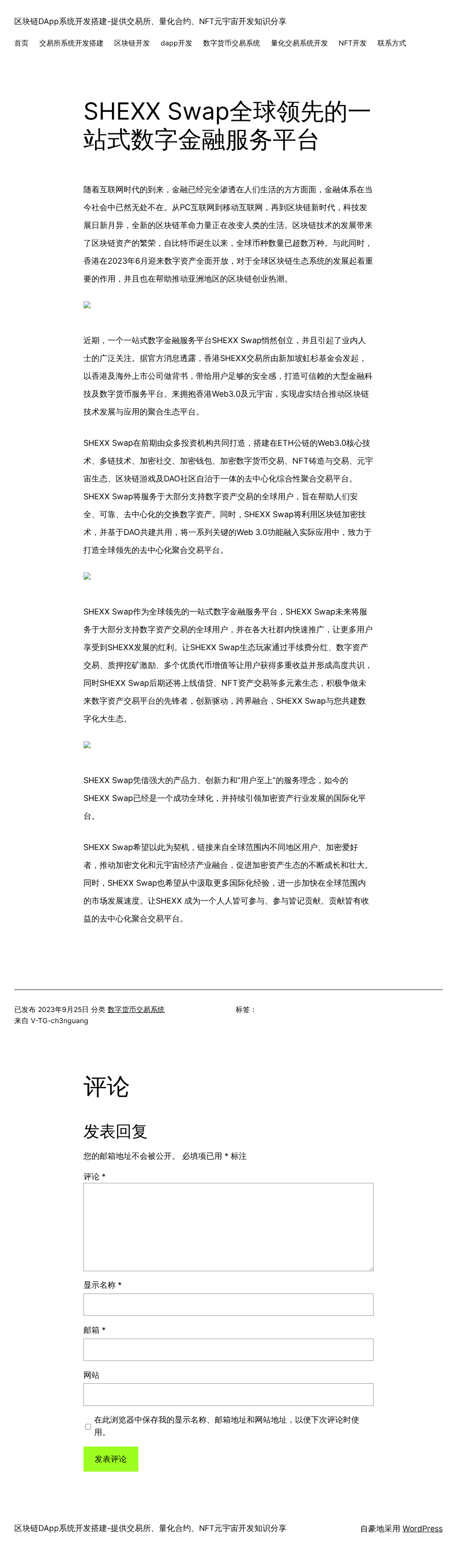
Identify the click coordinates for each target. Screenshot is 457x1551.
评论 (94, 1176)
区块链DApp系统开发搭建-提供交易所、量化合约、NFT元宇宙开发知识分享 (150, 21)
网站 (91, 1375)
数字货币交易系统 (136, 1009)
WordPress (423, 1528)
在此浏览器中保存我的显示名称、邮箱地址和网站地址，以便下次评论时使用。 (226, 1426)
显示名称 (102, 1285)
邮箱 (94, 1330)
